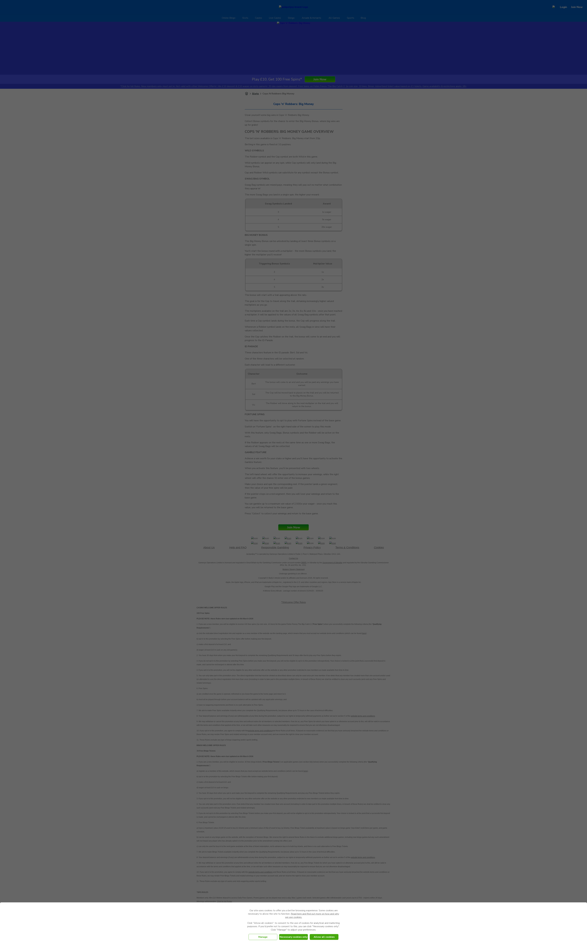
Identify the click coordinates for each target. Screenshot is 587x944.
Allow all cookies (324, 937)
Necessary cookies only (293, 937)
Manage (263, 937)
